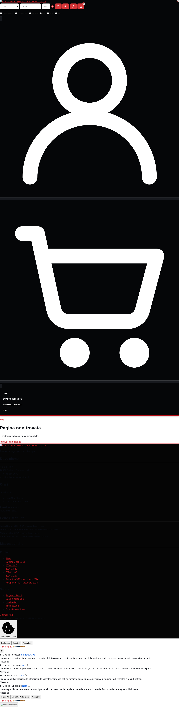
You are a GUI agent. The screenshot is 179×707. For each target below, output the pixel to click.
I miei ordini (11, 602)
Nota (24, 665)
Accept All (27, 643)
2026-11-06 (11, 572)
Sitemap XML (6, 615)
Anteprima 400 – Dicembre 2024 (22, 583)
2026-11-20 (11, 576)
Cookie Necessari (12, 655)
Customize (5, 643)
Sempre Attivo (28, 655)
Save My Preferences (20, 697)
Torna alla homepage (10, 442)
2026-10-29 (11, 569)
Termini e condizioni (15, 609)
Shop (5, 410)
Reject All (16, 643)
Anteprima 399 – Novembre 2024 (22, 579)
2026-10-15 (11, 565)
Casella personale (15, 599)
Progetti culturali (12, 405)
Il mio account (12, 606)
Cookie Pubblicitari (12, 686)
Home (5, 393)
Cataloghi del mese (12, 399)
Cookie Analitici (10, 675)
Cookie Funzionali (12, 665)
